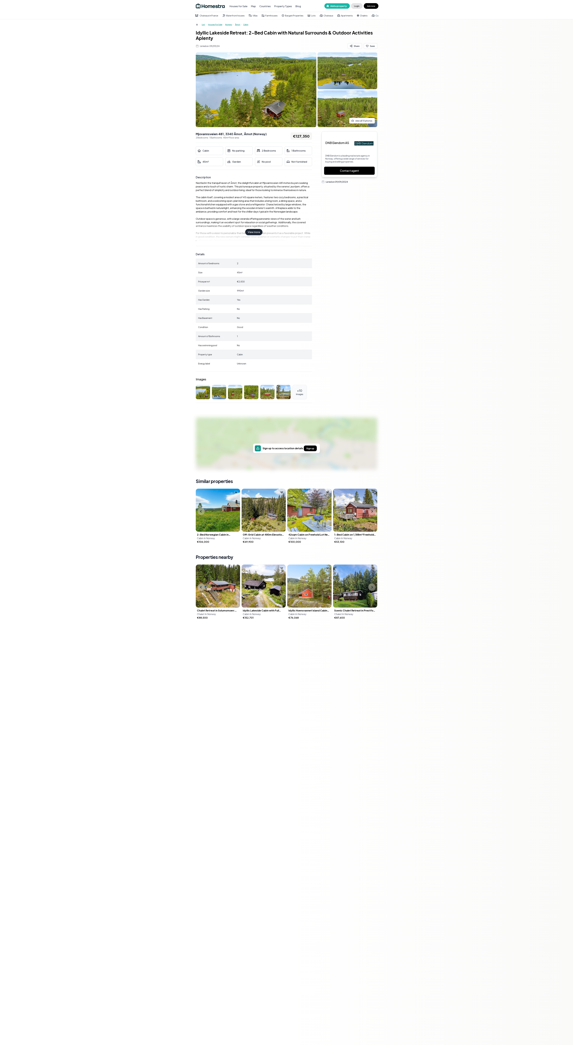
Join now (371, 6)
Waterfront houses (235, 15)
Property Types (283, 6)
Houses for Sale (238, 6)
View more (254, 232)
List (203, 24)
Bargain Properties (294, 15)
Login (356, 6)
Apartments (347, 15)
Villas (255, 15)
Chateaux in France (209, 15)
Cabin (245, 24)
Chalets (364, 15)
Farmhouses (271, 15)
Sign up (310, 448)
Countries (265, 6)
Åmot (237, 24)
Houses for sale (215, 24)
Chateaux (328, 15)
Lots (313, 15)
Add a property (338, 6)
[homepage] (197, 24)
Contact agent (349, 170)
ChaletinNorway (206, 614)
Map (253, 6)
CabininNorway (206, 538)
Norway (228, 24)
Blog (298, 6)
